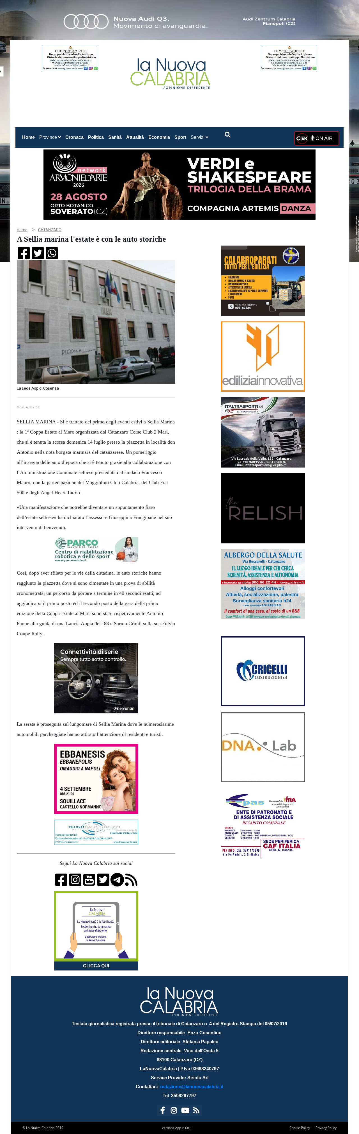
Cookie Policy (299, 1127)
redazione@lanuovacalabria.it (191, 1086)
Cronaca (74, 137)
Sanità (115, 137)
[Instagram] (174, 1111)
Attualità (135, 137)
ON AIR (323, 138)
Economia (159, 137)
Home (29, 137)
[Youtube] (185, 1111)
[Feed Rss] (196, 1111)
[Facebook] (162, 1111)
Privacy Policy (326, 1127)
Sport (180, 137)
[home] (171, 71)
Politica (96, 137)
